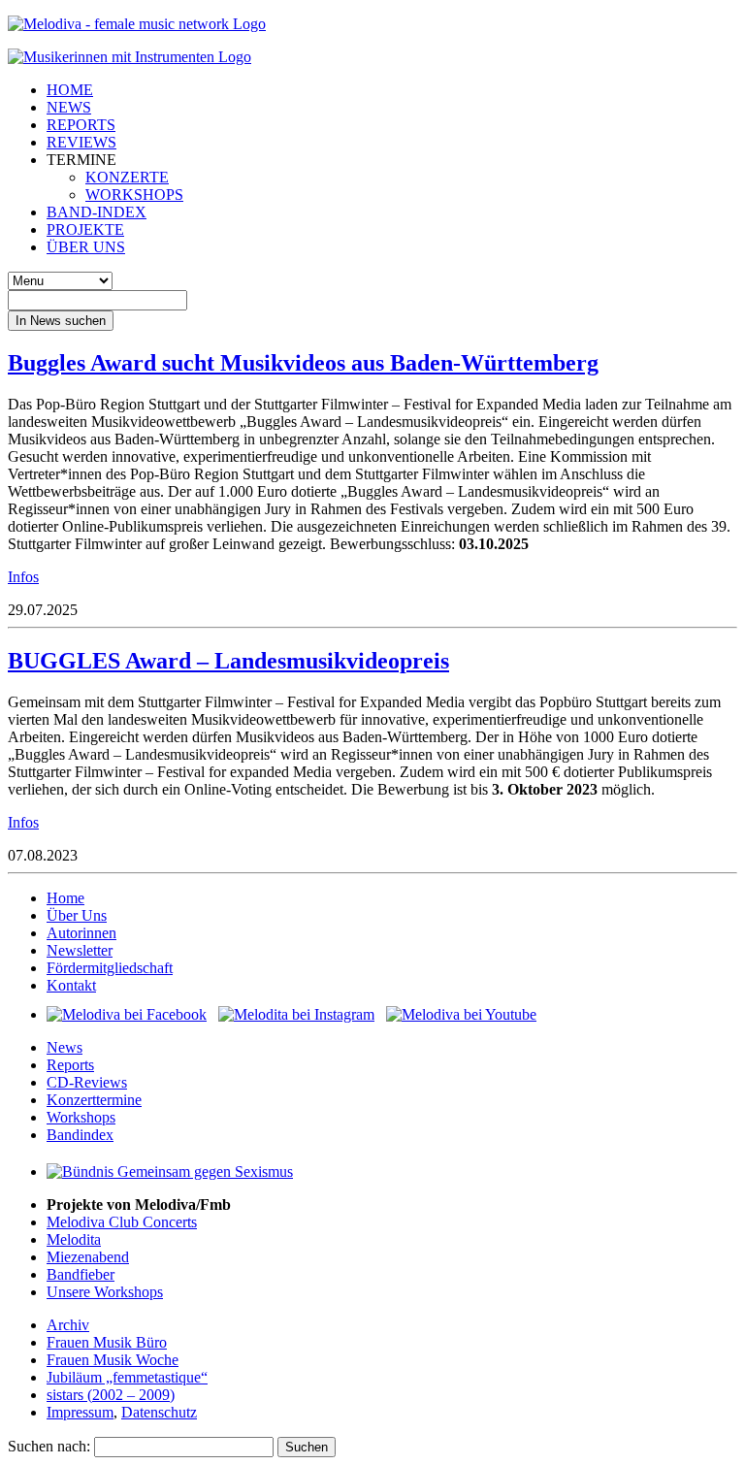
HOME (70, 89)
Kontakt (71, 985)
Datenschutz (159, 1412)
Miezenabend (88, 1257)
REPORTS (81, 124)
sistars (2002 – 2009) (111, 1394)
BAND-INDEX (96, 212)
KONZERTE (127, 177)
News (64, 1047)
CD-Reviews (87, 1082)
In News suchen (61, 320)
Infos (23, 577)
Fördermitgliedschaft (110, 968)
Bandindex (80, 1134)
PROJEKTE (85, 229)
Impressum (80, 1412)
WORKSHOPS (134, 194)
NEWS (69, 107)
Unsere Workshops (105, 1292)
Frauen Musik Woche (112, 1359)
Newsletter (80, 950)
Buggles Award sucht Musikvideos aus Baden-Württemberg (303, 362)
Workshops (81, 1117)
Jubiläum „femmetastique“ (127, 1377)
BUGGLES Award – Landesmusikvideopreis (228, 660)
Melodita (74, 1239)
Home (65, 898)
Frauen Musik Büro (107, 1342)
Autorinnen (81, 933)
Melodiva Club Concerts (122, 1222)
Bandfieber (80, 1274)
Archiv (68, 1325)
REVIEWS (81, 142)
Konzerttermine (94, 1099)
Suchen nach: (49, 1446)
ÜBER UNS (86, 247)
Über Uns (77, 915)
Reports (70, 1065)
